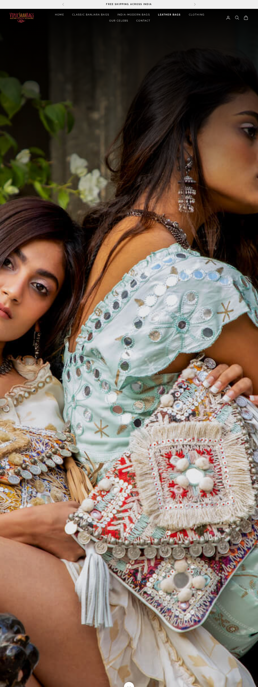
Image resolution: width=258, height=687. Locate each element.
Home (59, 14)
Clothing (197, 14)
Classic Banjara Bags (90, 14)
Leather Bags (169, 14)
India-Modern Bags (133, 14)
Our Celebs (118, 20)
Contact (143, 20)
